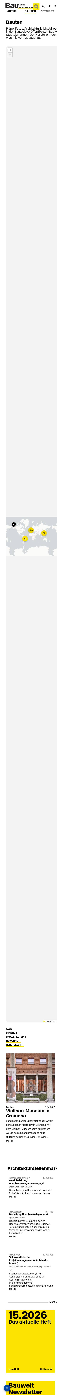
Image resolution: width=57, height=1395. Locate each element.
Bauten (30, 11)
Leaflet (48, 1021)
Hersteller (14, 1045)
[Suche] (43, 6)
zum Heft (14, 1369)
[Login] (49, 6)
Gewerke (12, 1041)
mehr (9, 1141)
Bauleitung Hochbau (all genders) (28, 1214)
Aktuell (13, 11)
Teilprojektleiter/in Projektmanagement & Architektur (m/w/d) (28, 1260)
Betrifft (47, 11)
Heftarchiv (46, 1369)
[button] (31, 530)
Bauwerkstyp (15, 1037)
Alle (9, 1029)
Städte (10, 1033)
